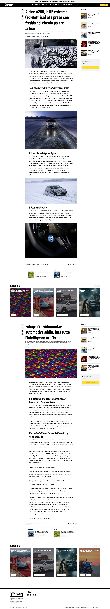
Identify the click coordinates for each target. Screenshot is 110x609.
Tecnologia (33, 36)
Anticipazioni (28, 36)
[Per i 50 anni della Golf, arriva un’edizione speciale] (66, 302)
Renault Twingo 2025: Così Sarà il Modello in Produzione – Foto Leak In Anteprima (93, 24)
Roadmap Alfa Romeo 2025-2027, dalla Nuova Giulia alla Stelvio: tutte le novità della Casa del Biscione (94, 42)
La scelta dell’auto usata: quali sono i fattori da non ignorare (94, 33)
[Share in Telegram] (22, 16)
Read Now (73, 1)
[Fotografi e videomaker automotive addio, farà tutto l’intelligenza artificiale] (20, 302)
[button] (2, 5)
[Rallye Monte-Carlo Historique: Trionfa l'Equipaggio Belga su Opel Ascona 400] (38, 533)
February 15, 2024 (48, 484)
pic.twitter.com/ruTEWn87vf (55, 481)
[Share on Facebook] (22, 10)
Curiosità (37, 276)
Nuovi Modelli (59, 314)
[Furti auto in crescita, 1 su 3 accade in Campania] (89, 302)
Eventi (62, 276)
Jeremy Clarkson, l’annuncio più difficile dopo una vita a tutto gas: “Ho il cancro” (55, 1)
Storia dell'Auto (41, 534)
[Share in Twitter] (22, 13)
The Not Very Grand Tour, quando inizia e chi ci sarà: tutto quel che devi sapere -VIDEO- (93, 51)
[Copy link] (22, 19)
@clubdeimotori (86, 61)
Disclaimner (25, 607)
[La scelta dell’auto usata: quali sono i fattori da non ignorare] (84, 35)
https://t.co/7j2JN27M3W (43, 476)
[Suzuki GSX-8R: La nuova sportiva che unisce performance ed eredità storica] (89, 562)
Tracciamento (12, 607)
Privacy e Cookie (19, 607)
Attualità (36, 1)
